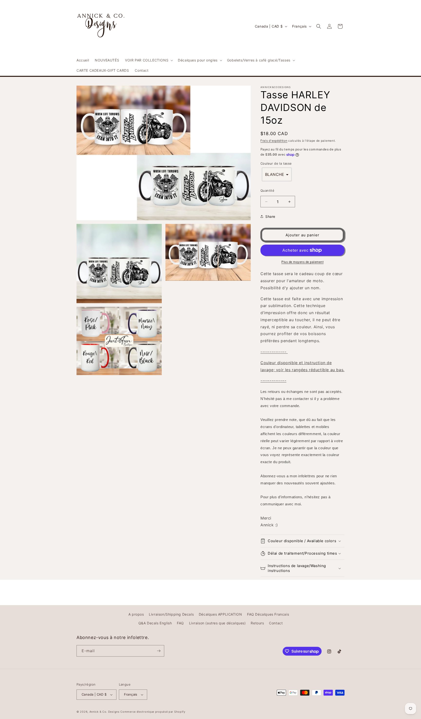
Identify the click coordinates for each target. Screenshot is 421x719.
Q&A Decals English (155, 623)
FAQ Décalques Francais (268, 614)
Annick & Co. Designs (104, 711)
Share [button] (270, 216)
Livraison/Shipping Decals (171, 614)
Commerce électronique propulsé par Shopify (152, 711)
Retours (257, 623)
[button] (148, 60)
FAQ (180, 623)
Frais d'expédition (273, 140)
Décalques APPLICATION (220, 614)
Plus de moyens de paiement (302, 262)
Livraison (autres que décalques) (217, 623)
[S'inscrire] (158, 651)
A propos (136, 614)
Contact (276, 623)
